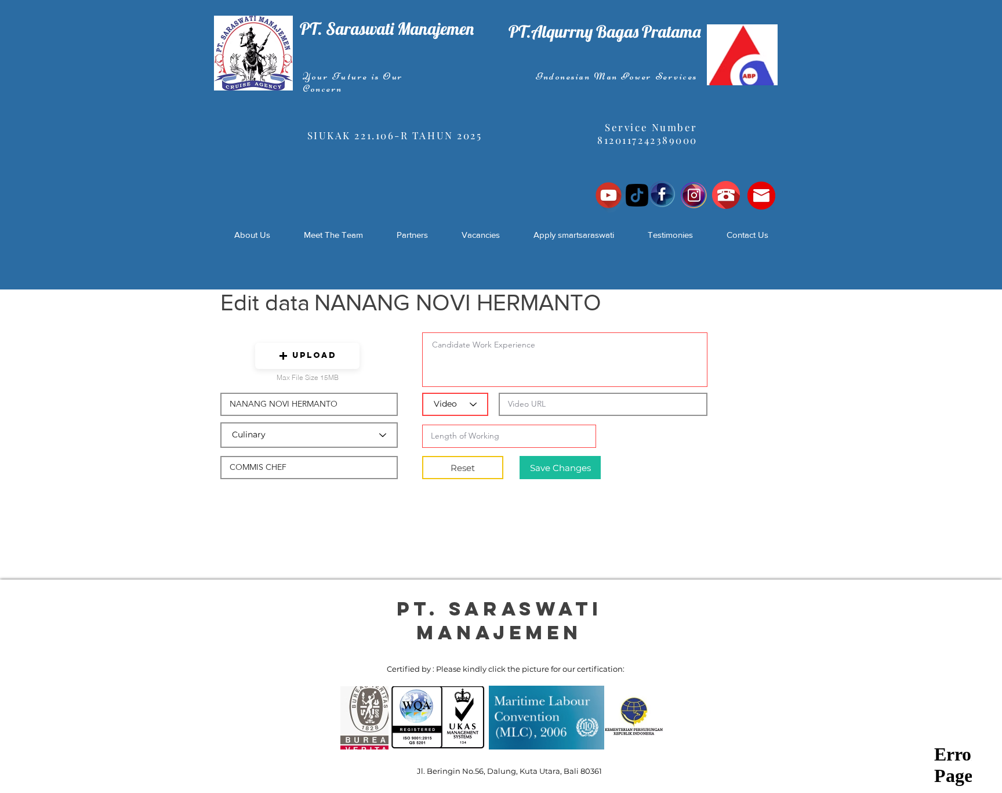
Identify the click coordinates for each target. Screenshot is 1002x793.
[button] (307, 356)
